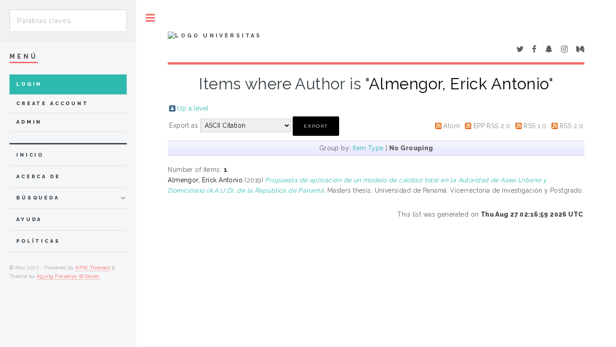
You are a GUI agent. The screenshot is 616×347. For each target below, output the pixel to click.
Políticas (38, 241)
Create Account (52, 103)
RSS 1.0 (535, 126)
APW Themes (92, 267)
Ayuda (29, 219)
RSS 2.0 (571, 126)
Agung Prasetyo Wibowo (68, 276)
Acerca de (38, 177)
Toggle (150, 18)
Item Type (368, 148)
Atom (451, 126)
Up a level (192, 108)
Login (29, 84)
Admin (29, 122)
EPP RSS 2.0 (491, 126)
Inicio (30, 155)
